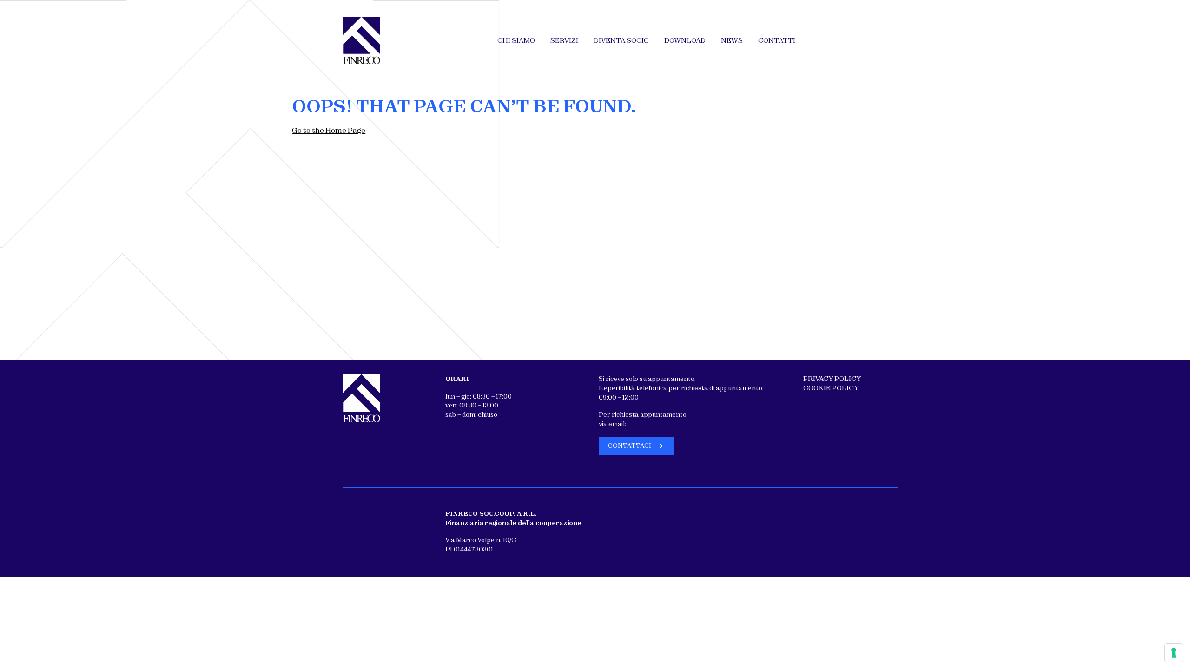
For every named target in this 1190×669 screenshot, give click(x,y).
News (732, 40)
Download (685, 40)
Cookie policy (831, 388)
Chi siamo (516, 40)
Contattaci (629, 446)
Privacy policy (832, 378)
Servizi (564, 40)
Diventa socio (621, 40)
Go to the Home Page (328, 130)
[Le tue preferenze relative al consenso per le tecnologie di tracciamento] (1174, 653)
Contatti (776, 40)
